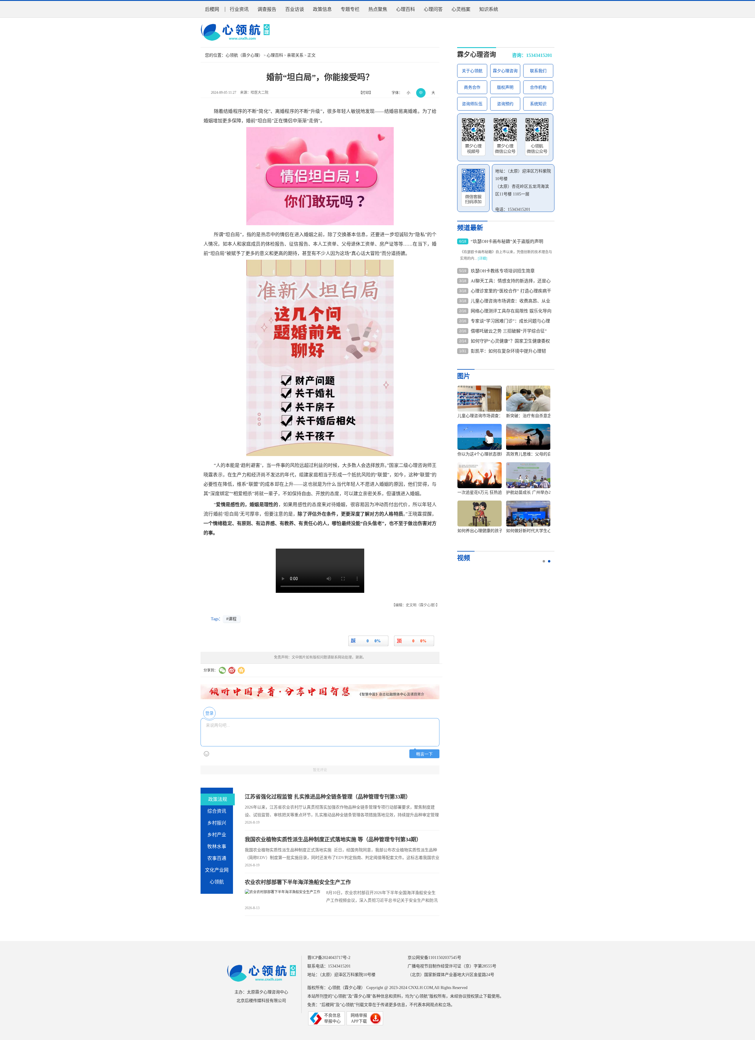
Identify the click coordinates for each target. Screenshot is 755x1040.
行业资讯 (239, 9)
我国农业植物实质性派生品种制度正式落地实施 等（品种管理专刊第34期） (333, 839)
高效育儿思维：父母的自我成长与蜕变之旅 (545, 454)
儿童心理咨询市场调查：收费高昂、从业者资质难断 (510, 301)
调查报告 (266, 9)
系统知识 (538, 104)
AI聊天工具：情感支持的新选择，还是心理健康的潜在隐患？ (511, 281)
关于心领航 (472, 71)
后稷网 (212, 9)
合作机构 (538, 87)
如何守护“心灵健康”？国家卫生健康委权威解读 (510, 341)
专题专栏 (350, 9)
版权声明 (505, 87)
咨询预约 (505, 104)
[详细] (482, 258)
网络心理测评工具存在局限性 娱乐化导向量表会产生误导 (511, 311)
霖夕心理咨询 (476, 54)
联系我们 (538, 71)
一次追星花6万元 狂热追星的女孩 (487, 492)
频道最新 (470, 227)
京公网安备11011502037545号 (434, 957)
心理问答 (433, 9)
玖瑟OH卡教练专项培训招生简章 (503, 271)
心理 (413, 465)
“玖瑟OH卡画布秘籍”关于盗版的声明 (507, 241)
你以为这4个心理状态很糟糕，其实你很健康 (497, 454)
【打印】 (366, 93)
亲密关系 (295, 55)
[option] (501, 462)
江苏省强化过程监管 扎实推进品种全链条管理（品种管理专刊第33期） (328, 797)
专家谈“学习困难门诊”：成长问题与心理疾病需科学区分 (510, 321)
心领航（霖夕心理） (244, 55)
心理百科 (405, 9)
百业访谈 (294, 9)
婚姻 (208, 120)
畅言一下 (424, 754)
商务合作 (472, 87)
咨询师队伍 (472, 104)
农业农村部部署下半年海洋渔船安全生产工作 (298, 882)
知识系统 (488, 9)
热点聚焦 (377, 9)
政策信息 (322, 9)
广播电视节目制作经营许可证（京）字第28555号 (452, 966)
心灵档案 (461, 9)
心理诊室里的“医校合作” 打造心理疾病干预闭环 (511, 291)
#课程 (231, 619)
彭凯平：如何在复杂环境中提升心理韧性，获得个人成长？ (508, 351)
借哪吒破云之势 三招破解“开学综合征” (509, 331)
